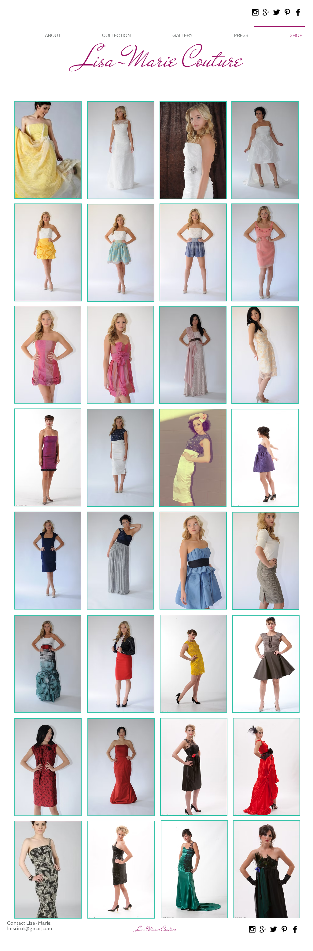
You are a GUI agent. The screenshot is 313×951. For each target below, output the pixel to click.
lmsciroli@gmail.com (29, 928)
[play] (68, 193)
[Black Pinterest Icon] (287, 12)
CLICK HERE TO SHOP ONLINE (45, 94)
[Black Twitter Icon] (276, 12)
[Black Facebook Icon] (298, 12)
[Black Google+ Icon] (266, 12)
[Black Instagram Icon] (255, 12)
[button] (48, 150)
